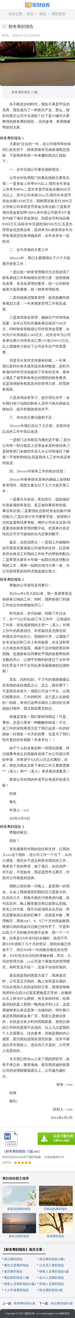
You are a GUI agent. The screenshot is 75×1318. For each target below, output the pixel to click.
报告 (42, 14)
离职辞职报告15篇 (16, 1277)
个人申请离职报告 (16, 1290)
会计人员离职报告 (51, 1277)
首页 (30, 14)
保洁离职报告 (13, 1259)
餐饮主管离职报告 (16, 1265)
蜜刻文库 (30, 1313)
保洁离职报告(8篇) (52, 1259)
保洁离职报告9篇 (62, 1303)
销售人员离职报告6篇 (54, 1271)
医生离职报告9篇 (51, 1290)
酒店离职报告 (13, 1271)
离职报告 (59, 14)
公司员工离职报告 (51, 1265)
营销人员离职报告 (51, 1284)
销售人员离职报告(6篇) (20, 1284)
